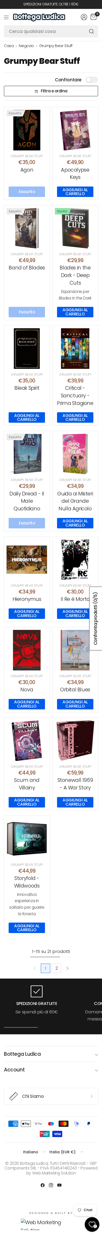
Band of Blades (27, 267)
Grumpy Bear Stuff (55, 46)
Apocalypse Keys (75, 173)
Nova (26, 689)
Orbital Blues (75, 689)
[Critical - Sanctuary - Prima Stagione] (75, 348)
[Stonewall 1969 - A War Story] (75, 740)
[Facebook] (42, 1185)
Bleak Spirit (26, 388)
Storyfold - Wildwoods (27, 882)
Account (14, 1069)
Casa (9, 46)
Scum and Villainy (26, 784)
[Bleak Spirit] (27, 348)
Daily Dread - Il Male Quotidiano (26, 501)
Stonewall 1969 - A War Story (75, 784)
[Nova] (27, 650)
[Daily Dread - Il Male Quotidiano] (27, 454)
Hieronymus (27, 599)
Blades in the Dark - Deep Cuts (75, 275)
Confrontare (68, 80)
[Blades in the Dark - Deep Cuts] (75, 228)
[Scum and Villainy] (27, 740)
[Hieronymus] (27, 559)
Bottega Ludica (22, 1054)
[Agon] (27, 130)
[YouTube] (59, 1185)
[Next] (67, 968)
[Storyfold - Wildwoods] (27, 838)
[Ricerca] (91, 31)
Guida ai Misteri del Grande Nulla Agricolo (75, 501)
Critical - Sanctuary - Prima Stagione (75, 396)
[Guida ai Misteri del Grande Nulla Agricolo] (75, 454)
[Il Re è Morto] (75, 559)
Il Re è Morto (75, 599)
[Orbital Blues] (75, 650)
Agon (26, 169)
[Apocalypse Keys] (75, 130)
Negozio (26, 46)
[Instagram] (51, 1185)
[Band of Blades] (27, 228)
